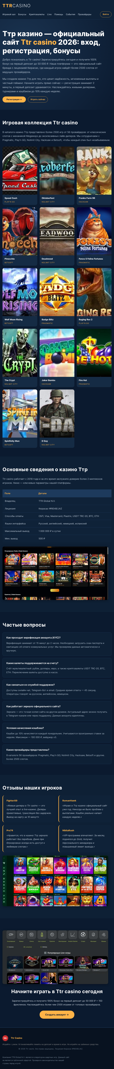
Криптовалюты (36, 14)
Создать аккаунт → (57, 1014)
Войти (106, 14)
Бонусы (22, 14)
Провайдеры (84, 14)
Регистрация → (14, 99)
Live (49, 14)
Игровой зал (9, 14)
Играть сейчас (38, 99)
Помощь (58, 14)
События (70, 14)
